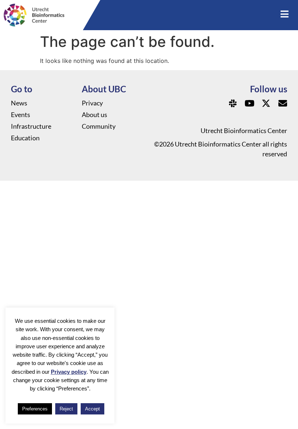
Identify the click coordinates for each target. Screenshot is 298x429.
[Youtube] (249, 103)
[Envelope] (282, 103)
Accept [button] (92, 409)
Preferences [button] (35, 409)
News (19, 103)
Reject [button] (66, 409)
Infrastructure (31, 126)
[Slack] (232, 103)
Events (20, 115)
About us (94, 115)
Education (25, 138)
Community (99, 126)
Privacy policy (68, 372)
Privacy (92, 103)
